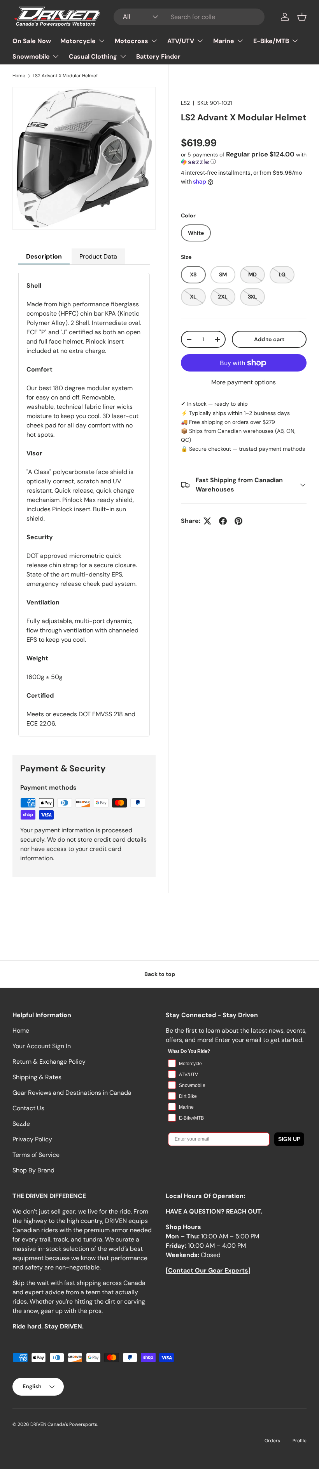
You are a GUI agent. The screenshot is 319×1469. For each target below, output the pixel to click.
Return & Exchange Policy (49, 1061)
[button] (301, 16)
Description (44, 256)
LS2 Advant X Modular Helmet (65, 76)
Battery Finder (158, 56)
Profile (300, 1441)
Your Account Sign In (41, 1046)
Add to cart (269, 339)
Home (18, 76)
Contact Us (28, 1108)
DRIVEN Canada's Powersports (63, 1424)
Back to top (159, 974)
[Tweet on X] (207, 521)
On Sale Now (31, 41)
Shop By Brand (33, 1170)
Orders (272, 1441)
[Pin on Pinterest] (238, 521)
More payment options (243, 382)
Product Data (98, 256)
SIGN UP (289, 1139)
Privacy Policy (32, 1139)
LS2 (185, 102)
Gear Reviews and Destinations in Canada (71, 1093)
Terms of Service (36, 1155)
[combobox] (189, 17)
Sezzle (21, 1124)
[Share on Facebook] (223, 521)
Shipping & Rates (36, 1077)
